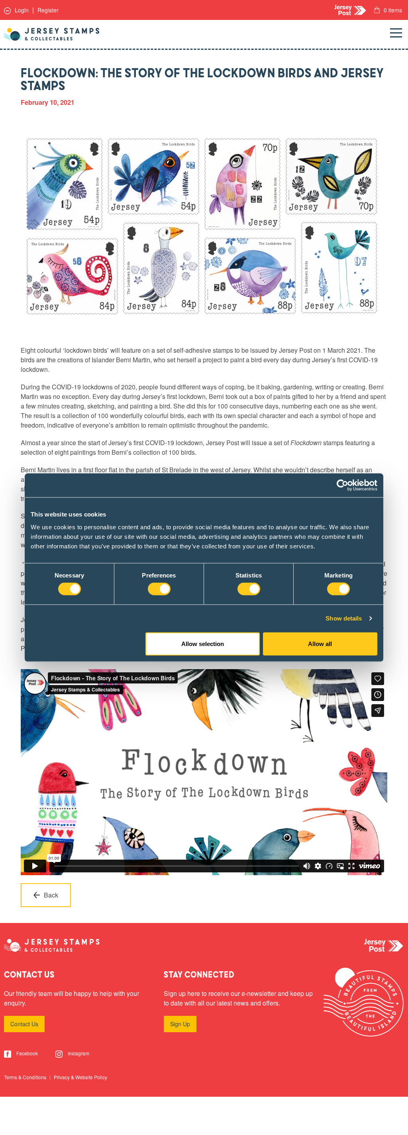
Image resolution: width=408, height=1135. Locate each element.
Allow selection (202, 643)
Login (21, 10)
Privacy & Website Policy (80, 1077)
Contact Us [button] (24, 1024)
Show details (344, 618)
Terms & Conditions (25, 1077)
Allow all (320, 643)
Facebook (26, 1053)
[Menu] (396, 34)
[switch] (159, 589)
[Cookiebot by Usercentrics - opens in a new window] (342, 485)
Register (48, 10)
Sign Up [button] (180, 1024)
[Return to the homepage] (52, 34)
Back (51, 894)
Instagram (78, 1053)
